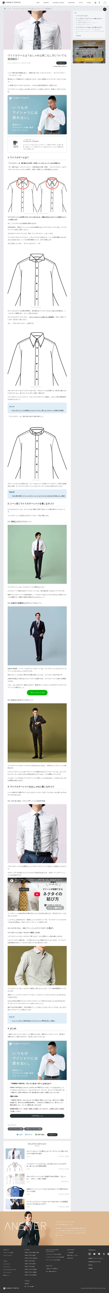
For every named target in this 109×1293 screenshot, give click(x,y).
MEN (38, 2)
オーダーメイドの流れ (8, 1252)
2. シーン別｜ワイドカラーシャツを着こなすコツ (89, 18)
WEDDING (71, 2)
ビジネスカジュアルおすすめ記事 (53, 1254)
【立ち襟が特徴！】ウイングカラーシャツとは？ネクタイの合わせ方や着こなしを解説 (38, 496)
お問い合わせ (70, 1258)
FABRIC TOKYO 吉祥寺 (30, 1263)
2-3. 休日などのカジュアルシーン (84, 24)
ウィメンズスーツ (7, 1272)
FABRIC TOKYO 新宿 (30, 1260)
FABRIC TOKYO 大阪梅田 (31, 1272)
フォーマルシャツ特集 (16, 1129)
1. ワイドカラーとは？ (82, 15)
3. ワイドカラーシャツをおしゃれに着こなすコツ (89, 27)
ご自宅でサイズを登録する (52, 1268)
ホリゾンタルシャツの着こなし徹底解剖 (41, 317)
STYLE (81, 2)
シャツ (9, 8)
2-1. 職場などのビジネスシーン (83, 20)
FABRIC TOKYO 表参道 (30, 1255)
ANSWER (27, 1283)
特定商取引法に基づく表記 (94, 1261)
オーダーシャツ (6, 1266)
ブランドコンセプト (7, 1255)
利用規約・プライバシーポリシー (96, 1258)
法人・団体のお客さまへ (51, 1271)
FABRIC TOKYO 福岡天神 (31, 1274)
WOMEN (46, 2)
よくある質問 (70, 1252)
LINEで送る (40, 1134)
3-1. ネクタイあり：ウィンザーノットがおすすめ (88, 29)
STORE (89, 2)
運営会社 (91, 1265)
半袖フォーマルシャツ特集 (34, 1129)
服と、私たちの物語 (29, 1286)
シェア (20, 1134)
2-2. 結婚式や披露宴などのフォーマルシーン (87, 22)
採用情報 (91, 1268)
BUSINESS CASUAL (58, 2)
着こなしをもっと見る (38, 692)
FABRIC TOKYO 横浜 (30, 1266)
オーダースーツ (6, 1264)
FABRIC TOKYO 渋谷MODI (31, 1258)
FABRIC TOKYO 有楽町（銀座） (32, 1252)
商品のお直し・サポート (72, 1255)
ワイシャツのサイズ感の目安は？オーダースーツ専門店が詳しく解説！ (33, 1021)
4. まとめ (78, 35)
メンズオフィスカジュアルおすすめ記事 (55, 1257)
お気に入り (62, 63)
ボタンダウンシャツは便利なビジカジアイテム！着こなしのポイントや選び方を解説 (38, 410)
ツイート (29, 1134)
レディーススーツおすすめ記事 (53, 1259)
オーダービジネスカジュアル (9, 1269)
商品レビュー (6, 1275)
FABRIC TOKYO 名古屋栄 (31, 1269)
